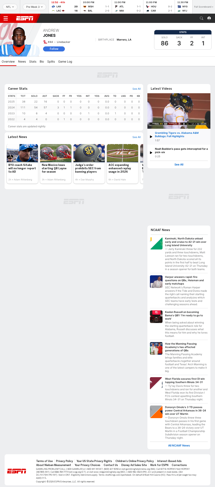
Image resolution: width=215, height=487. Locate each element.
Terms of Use (44, 461)
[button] (201, 18)
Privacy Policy (64, 461)
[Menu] (5, 18)
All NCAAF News (179, 445)
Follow (54, 48)
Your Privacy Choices (87, 465)
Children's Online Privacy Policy (134, 461)
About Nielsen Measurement (53, 465)
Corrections (179, 465)
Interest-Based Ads (169, 461)
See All (178, 164)
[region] (78, 107)
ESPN (24, 18)
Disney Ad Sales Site (134, 465)
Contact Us (111, 465)
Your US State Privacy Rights (94, 461)
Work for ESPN (159, 465)
